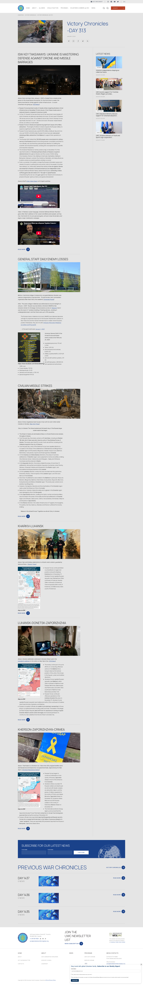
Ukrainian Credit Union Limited (117, 942)
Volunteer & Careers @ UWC (79, 8)
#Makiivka (58, 323)
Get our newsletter (24, 960)
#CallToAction (52, 8)
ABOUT (34, 8)
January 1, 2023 (40, 329)
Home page (21, 15)
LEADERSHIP (44, 963)
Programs (64, 8)
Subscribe (75, 980)
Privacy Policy (52, 980)
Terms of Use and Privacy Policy (96, 977)
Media (93, 8)
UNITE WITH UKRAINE (89, 956)
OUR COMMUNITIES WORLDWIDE (49, 956)
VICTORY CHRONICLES (30, 15)
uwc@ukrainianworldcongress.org (39, 941)
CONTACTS (21, 963)
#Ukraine (46, 323)
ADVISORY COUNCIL (46, 960)
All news (42, 8)
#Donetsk (52, 323)
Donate (115, 8)
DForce (47, 980)
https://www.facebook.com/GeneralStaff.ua (31, 363)
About (20, 956)
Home (28, 8)
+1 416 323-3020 (34, 938)
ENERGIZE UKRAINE (89, 960)
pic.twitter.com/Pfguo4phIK (28, 325)
